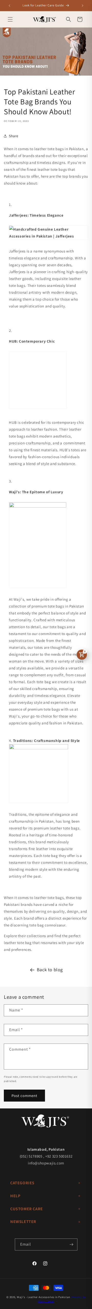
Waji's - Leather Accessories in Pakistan (43, 1297)
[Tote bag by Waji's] (37, 506)
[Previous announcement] (9, 5)
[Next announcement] (82, 5)
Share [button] (13, 136)
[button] (10, 19)
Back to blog (50, 970)
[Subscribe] (71, 1244)
